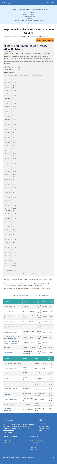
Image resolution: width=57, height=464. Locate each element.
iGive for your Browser (44, 426)
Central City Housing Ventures (42, 295)
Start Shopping (42, 430)
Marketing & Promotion (9, 445)
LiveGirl (6, 384)
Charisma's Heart (8, 394)
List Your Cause (7, 440)
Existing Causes (7, 442)
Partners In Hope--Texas (10, 399)
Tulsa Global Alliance (9, 379)
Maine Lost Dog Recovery (10, 322)
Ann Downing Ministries (10, 332)
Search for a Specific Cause (45, 40)
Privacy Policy (33, 447)
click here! (44, 273)
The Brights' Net (8, 352)
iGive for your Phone (44, 428)
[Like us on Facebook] (53, 457)
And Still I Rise (8, 373)
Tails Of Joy (7, 347)
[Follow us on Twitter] (51, 457)
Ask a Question (8, 432)
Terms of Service (34, 449)
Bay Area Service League (10, 368)
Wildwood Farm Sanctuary (11, 311)
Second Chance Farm (9, 306)
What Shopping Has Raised (37, 442)
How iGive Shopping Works (46, 424)
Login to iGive (51, 2)
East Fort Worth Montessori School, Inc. (22, 295)
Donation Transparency (36, 440)
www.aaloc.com (12, 72)
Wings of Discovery (9, 404)
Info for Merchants (34, 445)
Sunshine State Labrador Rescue (12, 363)
